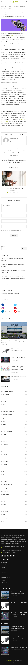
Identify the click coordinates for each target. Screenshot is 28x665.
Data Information (5, 570)
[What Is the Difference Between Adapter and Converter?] (5, 351)
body (15, 404)
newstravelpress (10, 16)
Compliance (4, 572)
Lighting (15, 454)
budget (15, 408)
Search (3, 246)
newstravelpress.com (10, 660)
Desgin (15, 421)
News (15, 474)
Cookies (3, 567)
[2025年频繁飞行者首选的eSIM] (14, 178)
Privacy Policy (4, 562)
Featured (9, 6)
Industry (15, 441)
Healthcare (15, 438)
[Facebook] (2, 556)
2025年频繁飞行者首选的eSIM (14, 188)
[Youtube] (11, 556)
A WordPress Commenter (7, 293)
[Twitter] (5, 556)
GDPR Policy (4, 575)
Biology (15, 401)
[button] (3, 182)
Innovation (15, 444)
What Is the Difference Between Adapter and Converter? (18, 349)
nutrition (15, 478)
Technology (15, 511)
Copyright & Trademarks (7, 580)
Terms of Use (4, 565)
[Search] (26, 2)
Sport (15, 498)
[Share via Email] (22, 134)
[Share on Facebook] (17, 134)
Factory (15, 424)
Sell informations (5, 577)
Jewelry (15, 448)
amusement (15, 394)
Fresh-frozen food (15, 431)
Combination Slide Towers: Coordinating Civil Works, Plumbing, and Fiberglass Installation (17, 368)
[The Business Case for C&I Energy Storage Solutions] (14, 330)
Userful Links (5, 559)
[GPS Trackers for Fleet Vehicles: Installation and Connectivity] (5, 379)
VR (15, 521)
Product (15, 481)
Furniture (15, 434)
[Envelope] (14, 556)
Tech (15, 508)
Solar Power (15, 494)
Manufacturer (15, 461)
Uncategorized (15, 518)
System (15, 504)
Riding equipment (15, 484)
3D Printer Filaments (15, 391)
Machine (15, 458)
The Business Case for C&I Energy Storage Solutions (13, 341)
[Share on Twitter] (19, 134)
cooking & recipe (15, 414)
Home (2, 6)
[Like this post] (16, 134)
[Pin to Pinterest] (20, 134)
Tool (15, 514)
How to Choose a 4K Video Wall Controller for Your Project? (18, 358)
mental (15, 471)
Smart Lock (15, 491)
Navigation (17, 293)
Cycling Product (15, 418)
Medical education (15, 468)
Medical (15, 464)
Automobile (15, 398)
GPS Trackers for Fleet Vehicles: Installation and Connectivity (18, 377)
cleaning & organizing (15, 411)
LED (15, 451)
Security (15, 488)
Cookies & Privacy (6, 585)
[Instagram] (8, 556)
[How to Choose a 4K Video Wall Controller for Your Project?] (5, 360)
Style (15, 501)
